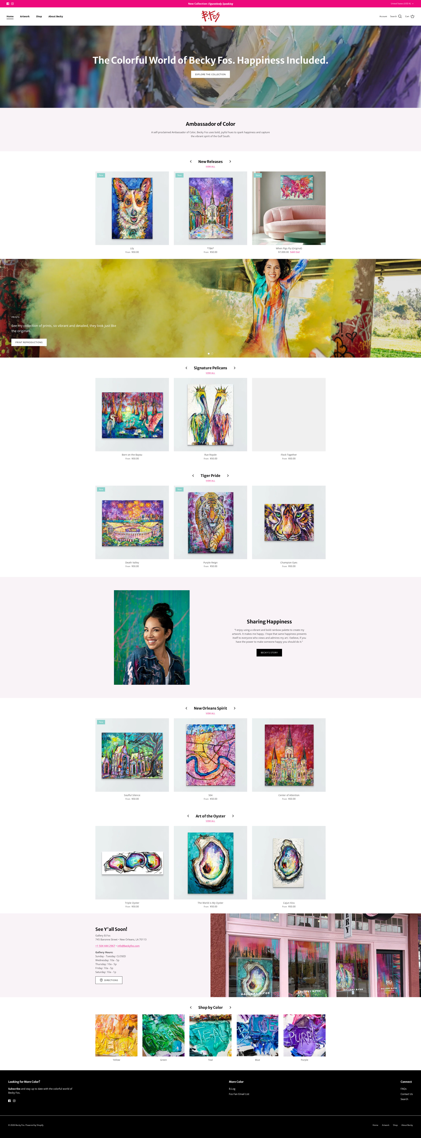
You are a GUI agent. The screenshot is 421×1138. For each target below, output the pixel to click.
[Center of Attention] (289, 755)
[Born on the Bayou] (132, 414)
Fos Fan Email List (239, 1094)
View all (210, 166)
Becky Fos (20, 1125)
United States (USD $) (401, 3)
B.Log (232, 1088)
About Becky (56, 16)
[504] (210, 755)
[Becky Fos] (210, 16)
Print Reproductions (29, 342)
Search (404, 1099)
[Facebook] (8, 3)
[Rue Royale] (210, 414)
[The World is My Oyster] (210, 862)
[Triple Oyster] (132, 862)
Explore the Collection (210, 74)
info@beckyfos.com (128, 945)
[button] (208, 353)
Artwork (25, 16)
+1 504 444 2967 (105, 945)
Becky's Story (269, 652)
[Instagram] (12, 3)
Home (10, 16)
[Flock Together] (289, 414)
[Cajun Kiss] (289, 862)
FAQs (404, 1088)
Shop (39, 16)
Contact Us (407, 1094)
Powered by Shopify (34, 1125)
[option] (210, 308)
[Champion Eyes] (289, 522)
